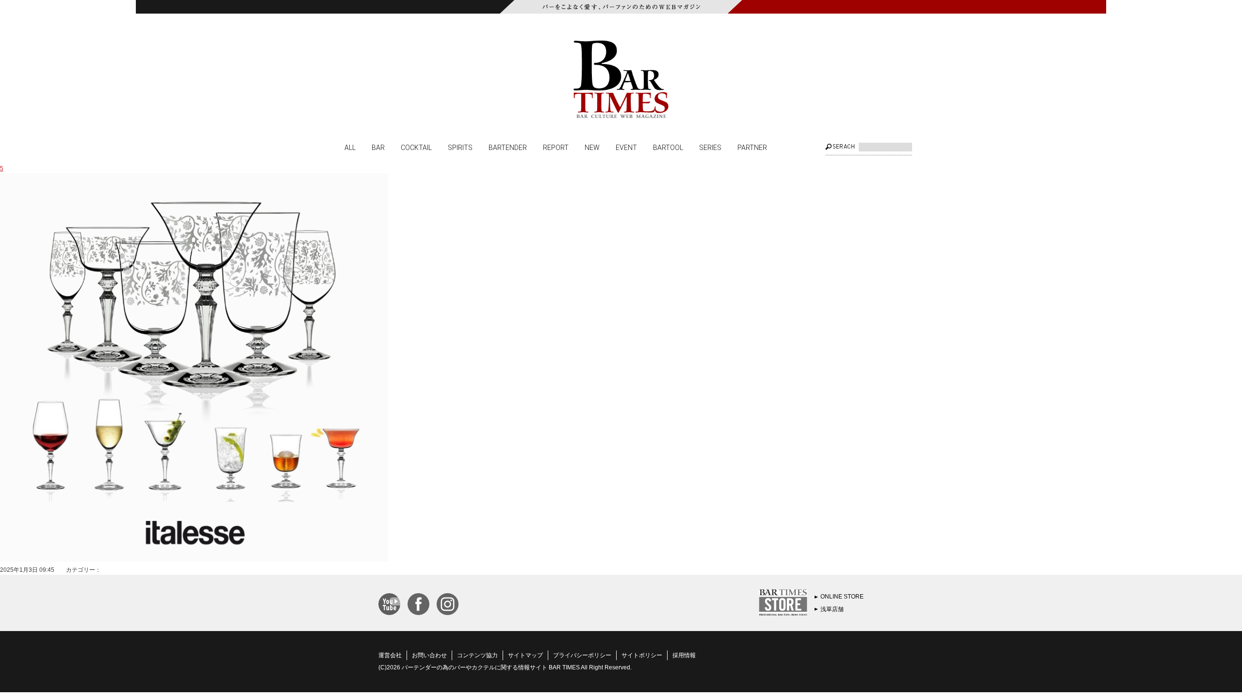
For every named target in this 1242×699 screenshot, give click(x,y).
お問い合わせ (429, 655)
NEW (592, 147)
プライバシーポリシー (582, 655)
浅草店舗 (832, 609)
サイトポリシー (641, 655)
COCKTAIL (416, 147)
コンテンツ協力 (477, 655)
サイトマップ (525, 655)
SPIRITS (460, 147)
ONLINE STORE (842, 596)
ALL (350, 147)
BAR (378, 147)
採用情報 (684, 655)
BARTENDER (508, 147)
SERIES (710, 147)
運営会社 (390, 655)
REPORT (556, 147)
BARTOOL (668, 147)
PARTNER (752, 147)
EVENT (626, 147)
